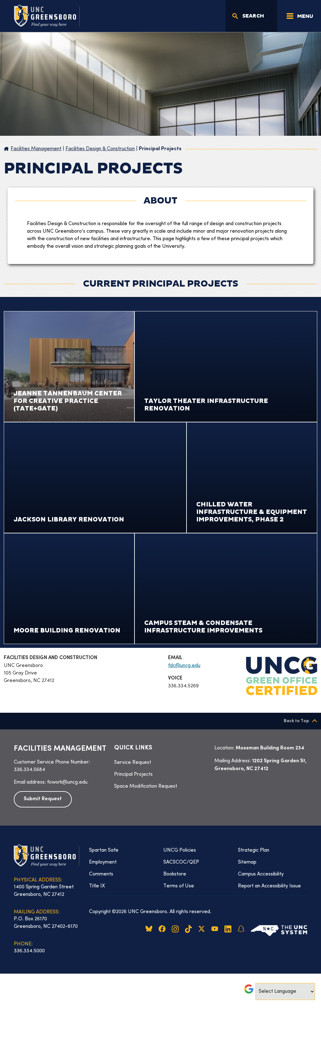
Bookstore (174, 874)
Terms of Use (178, 886)
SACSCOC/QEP (181, 862)
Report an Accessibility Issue (269, 886)
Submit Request (43, 799)
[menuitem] (160, 763)
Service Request (132, 762)
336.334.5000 (29, 951)
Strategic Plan (253, 850)
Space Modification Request (145, 786)
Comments (101, 874)
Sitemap (247, 862)
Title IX (97, 886)
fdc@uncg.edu (184, 665)
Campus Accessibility (261, 874)
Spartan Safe (103, 850)
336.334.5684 (29, 769)
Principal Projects (133, 774)
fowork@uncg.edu (67, 782)
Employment (103, 862)
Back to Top (296, 721)
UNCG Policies (179, 850)
